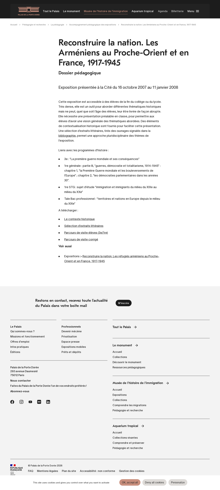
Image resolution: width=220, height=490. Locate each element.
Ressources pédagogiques (129, 367)
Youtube (30, 402)
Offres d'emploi (19, 341)
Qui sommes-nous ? (22, 331)
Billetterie (177, 11)
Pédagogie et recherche (34, 25)
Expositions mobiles (74, 346)
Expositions (120, 394)
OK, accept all (130, 482)
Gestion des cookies (131, 470)
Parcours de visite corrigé (81, 239)
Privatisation (69, 336)
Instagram (21, 402)
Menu (190, 11)
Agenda (162, 11)
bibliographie (67, 135)
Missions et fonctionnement (27, 336)
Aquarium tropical (142, 11)
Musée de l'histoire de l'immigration (106, 11)
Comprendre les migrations (129, 405)
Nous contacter (20, 380)
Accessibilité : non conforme (97, 470)
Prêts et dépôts (71, 352)
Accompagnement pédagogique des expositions (92, 25)
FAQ (30, 470)
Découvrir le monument (127, 362)
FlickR (39, 402)
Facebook (12, 402)
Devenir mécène (72, 331)
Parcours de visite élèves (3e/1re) (86, 232)
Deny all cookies (154, 482)
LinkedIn (48, 402)
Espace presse (71, 341)
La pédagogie (57, 25)
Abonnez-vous (19, 391)
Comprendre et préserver (128, 442)
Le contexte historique (79, 219)
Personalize (178, 482)
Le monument (71, 11)
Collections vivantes (125, 437)
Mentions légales (47, 470)
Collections (120, 357)
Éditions (15, 352)
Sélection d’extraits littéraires (83, 226)
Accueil (13, 25)
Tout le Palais (51, 11)
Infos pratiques (19, 346)
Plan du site (69, 470)
